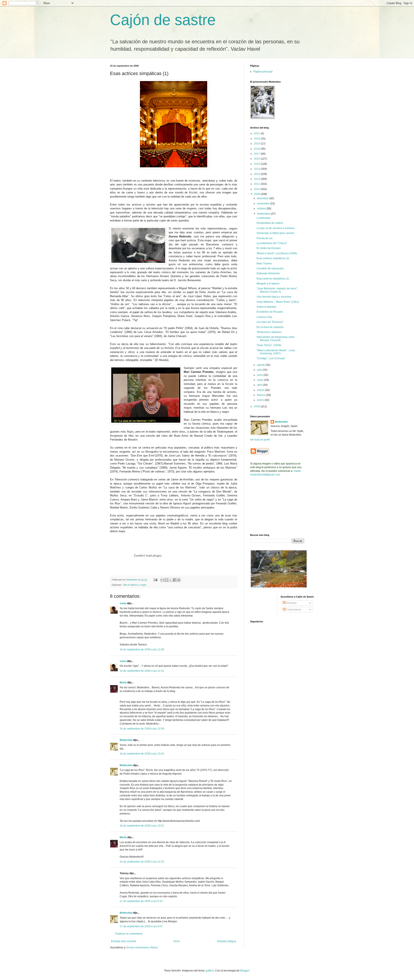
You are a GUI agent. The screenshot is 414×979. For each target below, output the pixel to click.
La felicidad (263, 218)
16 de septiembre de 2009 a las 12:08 (142, 649)
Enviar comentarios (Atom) (142, 947)
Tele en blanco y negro (134, 585)
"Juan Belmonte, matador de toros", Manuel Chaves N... (277, 290)
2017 (257, 153)
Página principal (263, 71)
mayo (260, 379)
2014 (257, 168)
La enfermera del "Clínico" (272, 243)
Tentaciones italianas (269, 332)
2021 (257, 133)
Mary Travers (264, 263)
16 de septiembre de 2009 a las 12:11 (142, 670)
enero (261, 400)
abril (260, 384)
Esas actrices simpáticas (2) (273, 258)
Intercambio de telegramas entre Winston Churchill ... (276, 339)
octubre (262, 208)
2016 (257, 158)
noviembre (263, 203)
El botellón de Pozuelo (270, 311)
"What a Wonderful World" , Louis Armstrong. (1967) (276, 352)
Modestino (126, 740)
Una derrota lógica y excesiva (274, 296)
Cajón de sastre (163, 19)
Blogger (244, 970)
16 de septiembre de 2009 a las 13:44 (142, 753)
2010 (257, 189)
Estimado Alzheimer (268, 273)
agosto (261, 364)
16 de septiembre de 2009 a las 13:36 (142, 728)
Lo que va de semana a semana (275, 228)
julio (260, 369)
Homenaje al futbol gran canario (275, 233)
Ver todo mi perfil (260, 439)
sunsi (123, 603)
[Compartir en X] (170, 580)
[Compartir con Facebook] (174, 580)
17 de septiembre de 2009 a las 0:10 (141, 901)
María (123, 682)
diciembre (263, 198)
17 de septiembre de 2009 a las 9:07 (141, 926)
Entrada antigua (226, 941)
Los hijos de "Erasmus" (270, 321)
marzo (261, 390)
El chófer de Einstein (269, 248)
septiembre (264, 213)
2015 (257, 163)
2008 (257, 406)
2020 (257, 138)
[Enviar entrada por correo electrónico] (155, 579)
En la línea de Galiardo (270, 327)
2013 (257, 174)
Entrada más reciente (123, 941)
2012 (257, 178)
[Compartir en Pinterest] (179, 580)
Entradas (291, 602)
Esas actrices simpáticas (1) (273, 278)
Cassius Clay (264, 316)
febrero (261, 395)
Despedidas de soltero (270, 222)
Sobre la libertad (266, 306)
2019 (257, 143)
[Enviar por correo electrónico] (162, 580)
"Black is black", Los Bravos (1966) (277, 253)
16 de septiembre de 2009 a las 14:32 (142, 861)
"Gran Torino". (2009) (269, 345)
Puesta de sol (265, 238)
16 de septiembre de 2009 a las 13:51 (142, 825)
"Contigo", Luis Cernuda (271, 358)
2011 (257, 183)
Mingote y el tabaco (268, 283)
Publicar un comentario (129, 933)
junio (260, 375)
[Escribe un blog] (166, 580)
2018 (257, 148)
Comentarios (293, 609)
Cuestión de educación (270, 268)
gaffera (210, 970)
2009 (257, 194)
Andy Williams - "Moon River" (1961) (278, 301)
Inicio (177, 941)
